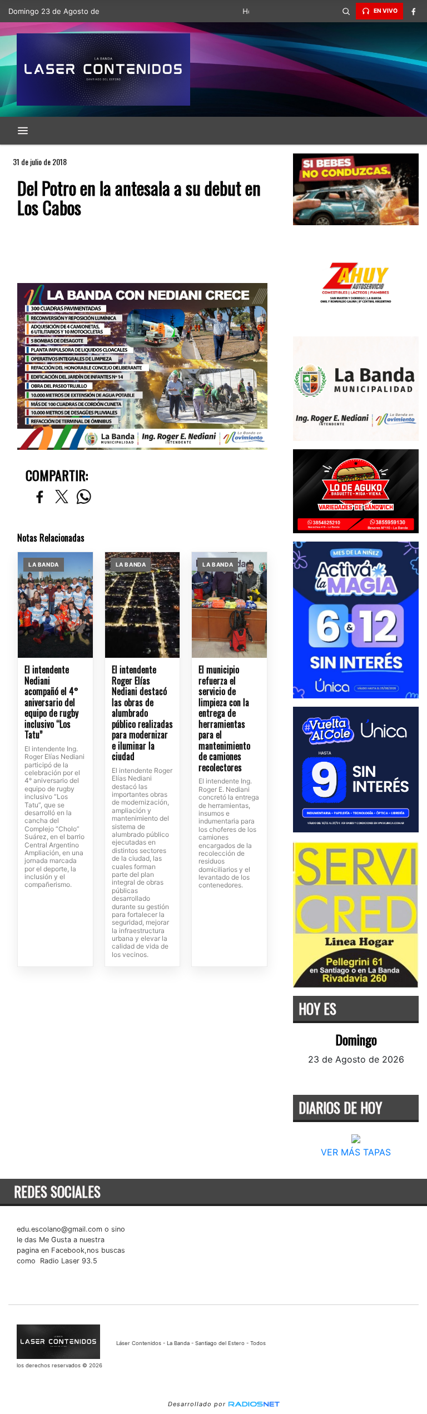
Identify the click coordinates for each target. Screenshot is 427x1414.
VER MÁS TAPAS (356, 1152)
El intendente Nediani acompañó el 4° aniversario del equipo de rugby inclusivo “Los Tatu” (51, 702)
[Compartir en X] (61, 497)
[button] (345, 11)
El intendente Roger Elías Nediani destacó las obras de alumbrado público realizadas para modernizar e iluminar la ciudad (142, 713)
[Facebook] (413, 11)
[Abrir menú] (23, 130)
